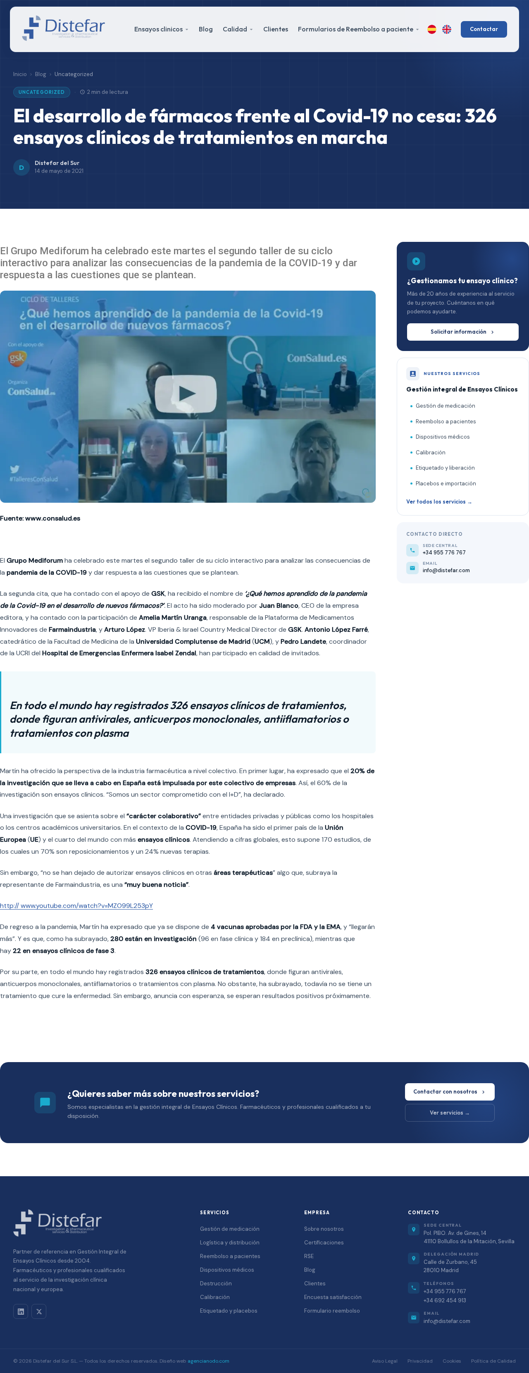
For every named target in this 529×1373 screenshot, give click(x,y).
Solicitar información (458, 331)
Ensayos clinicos (158, 29)
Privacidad (420, 1361)
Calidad (235, 29)
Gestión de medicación (445, 405)
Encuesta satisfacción (333, 1297)
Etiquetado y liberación (445, 467)
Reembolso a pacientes (446, 421)
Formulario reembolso (332, 1310)
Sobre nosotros (324, 1228)
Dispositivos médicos (443, 436)
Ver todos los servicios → (439, 501)
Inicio (20, 74)
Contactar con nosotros (445, 1091)
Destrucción (216, 1283)
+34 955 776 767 (445, 1291)
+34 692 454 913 (445, 1300)
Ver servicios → (450, 1112)
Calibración (431, 452)
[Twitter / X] (38, 1311)
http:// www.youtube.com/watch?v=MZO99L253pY (76, 905)
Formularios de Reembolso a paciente (355, 29)
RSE (309, 1256)
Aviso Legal (385, 1361)
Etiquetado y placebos (228, 1310)
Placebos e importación (446, 483)
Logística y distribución (230, 1242)
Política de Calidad (493, 1361)
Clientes (275, 29)
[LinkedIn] (20, 1311)
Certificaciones (324, 1242)
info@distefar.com (447, 1321)
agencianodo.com (208, 1361)
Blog (206, 29)
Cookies (452, 1361)
